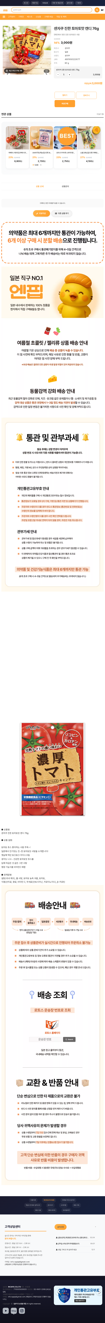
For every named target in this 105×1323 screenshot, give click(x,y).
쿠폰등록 (45, 3)
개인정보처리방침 (48, 1200)
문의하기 (50, 1205)
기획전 (21, 17)
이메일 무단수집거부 (68, 1200)
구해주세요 (48, 17)
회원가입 (35, 3)
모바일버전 (66, 1210)
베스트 (29, 17)
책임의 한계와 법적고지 (33, 1205)
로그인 (26, 3)
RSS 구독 (76, 1205)
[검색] (97, 9)
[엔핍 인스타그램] (22, 1311)
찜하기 (64, 95)
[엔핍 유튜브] (6, 1311)
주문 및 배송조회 (57, 3)
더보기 (99, 114)
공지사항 (69, 3)
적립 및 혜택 (61, 17)
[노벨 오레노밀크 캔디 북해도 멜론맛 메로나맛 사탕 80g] (89, 137)
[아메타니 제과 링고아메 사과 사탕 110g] (17, 137)
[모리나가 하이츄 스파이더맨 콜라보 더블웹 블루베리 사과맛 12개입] (65, 137)
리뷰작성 (42, 213)
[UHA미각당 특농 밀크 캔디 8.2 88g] (41, 137)
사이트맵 (63, 1205)
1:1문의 (79, 3)
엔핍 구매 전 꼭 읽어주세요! (67, 1250)
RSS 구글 (38, 1210)
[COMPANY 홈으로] (5, 10)
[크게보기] (27, 50)
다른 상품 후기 (63, 213)
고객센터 (11, 17)
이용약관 (33, 1200)
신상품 (38, 17)
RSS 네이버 (51, 1210)
